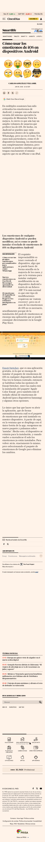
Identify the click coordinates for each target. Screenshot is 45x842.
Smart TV (24, 36)
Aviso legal (20, 818)
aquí (36, 572)
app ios (22, 760)
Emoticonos (12, 556)
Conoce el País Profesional (22, 769)
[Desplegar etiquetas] (41, 555)
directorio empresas (35, 750)
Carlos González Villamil (22, 83)
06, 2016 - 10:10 (22, 87)
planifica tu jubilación (9, 751)
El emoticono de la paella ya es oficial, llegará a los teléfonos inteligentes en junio (8, 299)
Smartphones (7, 36)
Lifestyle (39, 36)
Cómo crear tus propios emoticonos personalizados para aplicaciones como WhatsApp (9, 264)
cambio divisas (22, 750)
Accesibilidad (37, 821)
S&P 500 (21, 14)
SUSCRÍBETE (33, 19)
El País (40, 24)
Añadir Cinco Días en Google (15, 99)
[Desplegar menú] (4, 19)
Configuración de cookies (10, 821)
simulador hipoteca (22, 742)
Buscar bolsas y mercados (14, 696)
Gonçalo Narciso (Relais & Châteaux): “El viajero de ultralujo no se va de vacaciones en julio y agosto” (22, 667)
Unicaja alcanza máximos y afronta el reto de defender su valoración (22, 684)
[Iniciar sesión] (41, 19)
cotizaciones (9, 760)
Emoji (4, 556)
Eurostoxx (12, 707)
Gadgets (32, 36)
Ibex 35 (6, 14)
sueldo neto (36, 742)
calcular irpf (9, 742)
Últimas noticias (10, 653)
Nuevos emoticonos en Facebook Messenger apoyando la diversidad (8, 282)
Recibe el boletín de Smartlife (16, 540)
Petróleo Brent (39, 14)
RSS (15, 824)
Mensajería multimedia (27, 556)
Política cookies (29, 818)
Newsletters (21, 824)
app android (36, 760)
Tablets (16, 36)
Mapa (11, 824)
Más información (7, 567)
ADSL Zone (37, 31)
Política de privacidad (26, 821)
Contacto (13, 818)
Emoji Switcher (10, 368)
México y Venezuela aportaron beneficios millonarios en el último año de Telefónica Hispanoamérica (22, 676)
